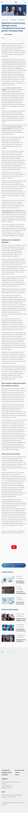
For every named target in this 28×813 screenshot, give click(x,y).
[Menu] (16, 2)
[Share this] (11, 38)
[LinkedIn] (2, 809)
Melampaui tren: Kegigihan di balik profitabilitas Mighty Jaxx (21, 619)
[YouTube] (12, 809)
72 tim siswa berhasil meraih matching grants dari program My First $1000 (21, 592)
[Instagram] (4, 809)
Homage (4, 89)
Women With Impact (10, 63)
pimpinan (18, 510)
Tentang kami (6, 770)
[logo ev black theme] (6, 2)
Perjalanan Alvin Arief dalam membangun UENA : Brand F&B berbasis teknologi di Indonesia (21, 640)
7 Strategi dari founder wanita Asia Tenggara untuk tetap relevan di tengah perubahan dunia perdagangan (21, 630)
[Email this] (7, 38)
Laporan (17, 772)
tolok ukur (19, 442)
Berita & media (19, 770)
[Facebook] (10, 809)
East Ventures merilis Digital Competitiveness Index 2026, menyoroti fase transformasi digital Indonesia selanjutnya (21, 582)
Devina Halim (19, 68)
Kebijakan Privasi (7, 772)
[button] (19, 2)
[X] (7, 810)
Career (17, 775)
